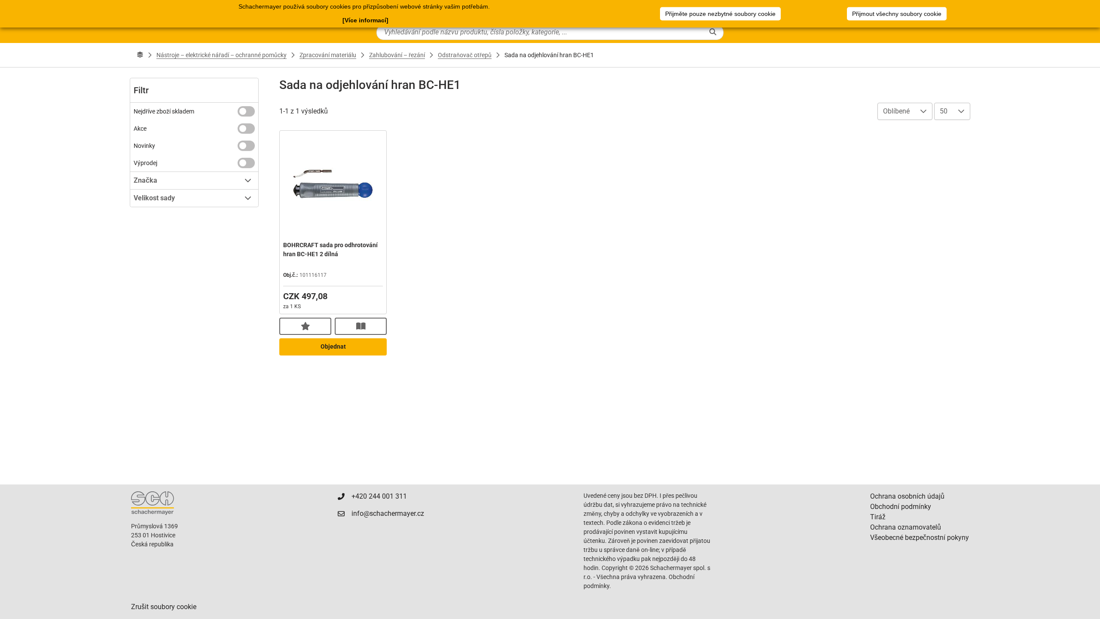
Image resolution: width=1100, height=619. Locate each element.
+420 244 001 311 (379, 496)
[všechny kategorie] (140, 55)
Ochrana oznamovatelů (905, 527)
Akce (140, 128)
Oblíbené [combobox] (896, 111)
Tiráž (878, 517)
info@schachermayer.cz (387, 513)
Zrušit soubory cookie (163, 607)
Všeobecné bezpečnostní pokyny (919, 537)
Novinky (144, 145)
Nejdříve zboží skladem (164, 111)
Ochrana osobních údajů (907, 496)
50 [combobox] (943, 111)
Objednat (333, 346)
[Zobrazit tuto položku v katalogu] (361, 326)
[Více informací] (365, 20)
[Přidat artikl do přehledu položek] (305, 326)
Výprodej (145, 162)
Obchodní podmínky (900, 507)
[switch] (246, 111)
